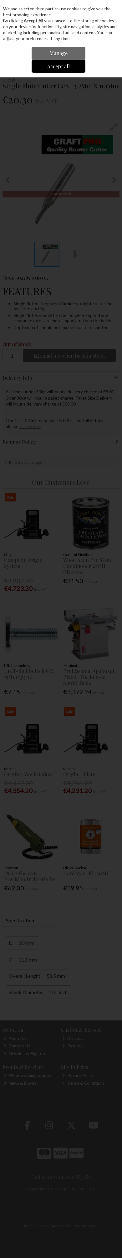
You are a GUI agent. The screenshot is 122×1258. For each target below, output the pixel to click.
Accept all (58, 66)
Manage (58, 53)
